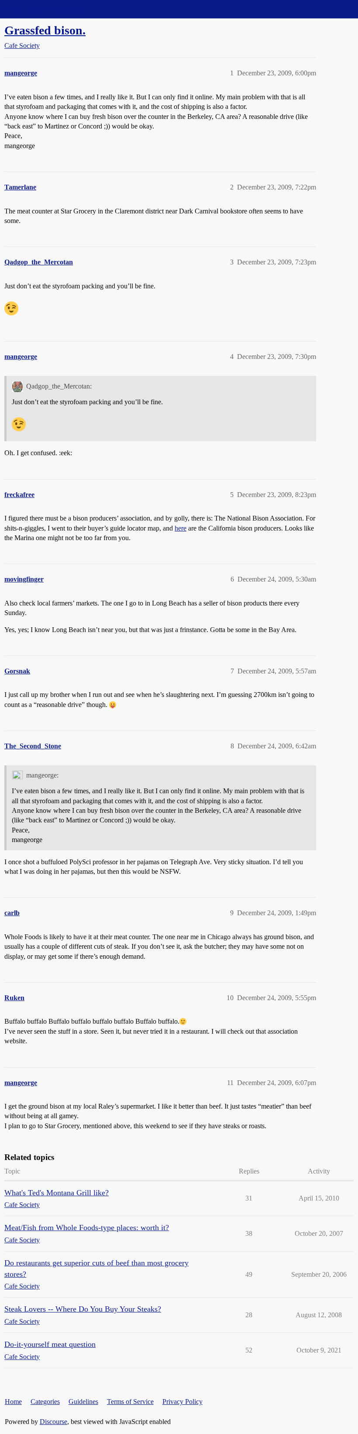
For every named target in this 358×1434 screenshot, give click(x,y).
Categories (45, 1401)
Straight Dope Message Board (45, 9)
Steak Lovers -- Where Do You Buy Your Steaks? (82, 1309)
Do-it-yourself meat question (50, 1344)
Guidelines (83, 1401)
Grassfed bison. (45, 30)
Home (13, 1401)
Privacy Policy (182, 1401)
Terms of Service (130, 1401)
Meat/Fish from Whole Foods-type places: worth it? (86, 1227)
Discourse (53, 1421)
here (180, 528)
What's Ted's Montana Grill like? (56, 1192)
